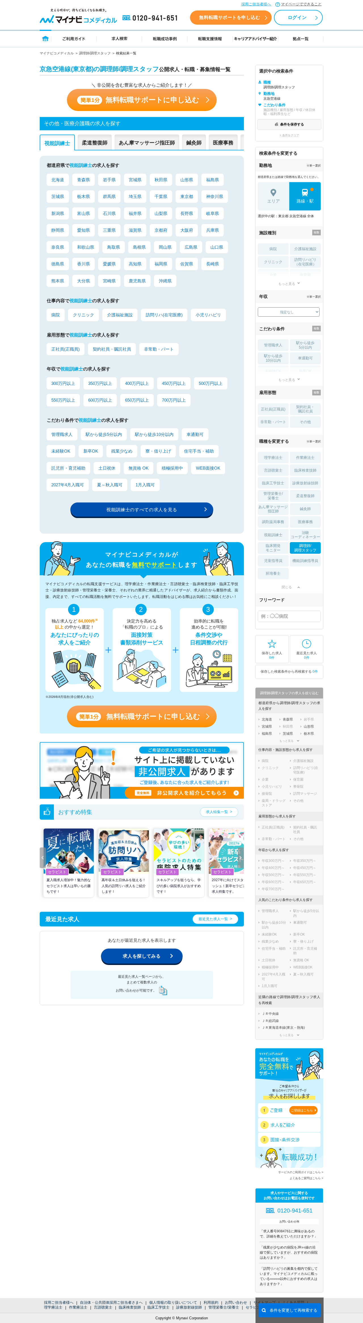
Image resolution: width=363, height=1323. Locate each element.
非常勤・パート (159, 349)
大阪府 (186, 230)
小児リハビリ (208, 314)
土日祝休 (106, 468)
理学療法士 (53, 1307)
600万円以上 (100, 400)
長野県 (186, 213)
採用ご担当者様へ (256, 4)
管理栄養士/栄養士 (223, 1307)
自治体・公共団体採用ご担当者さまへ (111, 1302)
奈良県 (57, 247)
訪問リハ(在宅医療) (164, 314)
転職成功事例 (164, 38)
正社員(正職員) (65, 349)
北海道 (57, 179)
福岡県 (161, 263)
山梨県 (161, 213)
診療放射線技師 (189, 1307)
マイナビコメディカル (57, 53)
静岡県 (57, 230)
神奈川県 (214, 196)
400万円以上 (137, 383)
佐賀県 (186, 263)
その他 (305, 422)
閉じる (287, 587)
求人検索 (119, 38)
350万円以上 (100, 383)
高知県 (135, 263)
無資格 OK (138, 468)
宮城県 (135, 179)
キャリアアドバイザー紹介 (255, 38)
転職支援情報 (210, 38)
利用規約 (211, 1302)
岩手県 (109, 179)
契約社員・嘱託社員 (112, 349)
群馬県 (109, 196)
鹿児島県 (137, 280)
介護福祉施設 (120, 314)
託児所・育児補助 (68, 468)
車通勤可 (195, 434)
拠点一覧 (300, 38)
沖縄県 (165, 280)
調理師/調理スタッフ (95, 53)
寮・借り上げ (158, 451)
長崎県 (212, 263)
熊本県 (57, 280)
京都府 (161, 230)
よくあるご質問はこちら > (306, 1178)
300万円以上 (63, 383)
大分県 (83, 280)
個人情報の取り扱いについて (173, 1302)
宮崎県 (109, 280)
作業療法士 (78, 1307)
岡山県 (165, 247)
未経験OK (60, 451)
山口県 (216, 247)
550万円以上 (63, 400)
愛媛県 (109, 263)
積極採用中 (172, 468)
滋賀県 (135, 230)
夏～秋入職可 (110, 484)
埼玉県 (135, 196)
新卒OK (90, 451)
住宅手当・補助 (199, 451)
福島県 (212, 179)
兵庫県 (212, 230)
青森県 (83, 179)
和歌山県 (85, 247)
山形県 (186, 179)
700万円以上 (174, 400)
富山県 (83, 213)
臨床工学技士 (158, 1307)
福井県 (135, 213)
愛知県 (83, 230)
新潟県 (57, 213)
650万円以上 (137, 400)
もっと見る (286, 284)
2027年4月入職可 (67, 484)
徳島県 (57, 263)
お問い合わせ (236, 1302)
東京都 (186, 196)
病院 (55, 314)
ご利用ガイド (74, 38)
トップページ (45, 38)
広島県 (191, 247)
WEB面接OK (208, 468)
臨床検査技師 (130, 1307)
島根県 (139, 247)
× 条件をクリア (289, 135)
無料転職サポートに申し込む (140, 100)
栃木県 (83, 196)
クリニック (83, 314)
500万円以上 (211, 383)
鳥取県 (113, 247)
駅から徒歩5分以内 (104, 434)
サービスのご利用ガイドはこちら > (300, 1172)
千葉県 (161, 196)
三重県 (109, 230)
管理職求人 (62, 434)
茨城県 (57, 196)
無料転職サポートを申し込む (229, 17)
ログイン (297, 17)
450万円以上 (174, 383)
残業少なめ (121, 451)
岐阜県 (212, 213)
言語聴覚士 (103, 1307)
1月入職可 (145, 484)
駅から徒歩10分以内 (154, 434)
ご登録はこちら (302, 1110)
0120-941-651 (151, 18)
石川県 (109, 213)
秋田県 (161, 179)
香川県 (83, 263)
